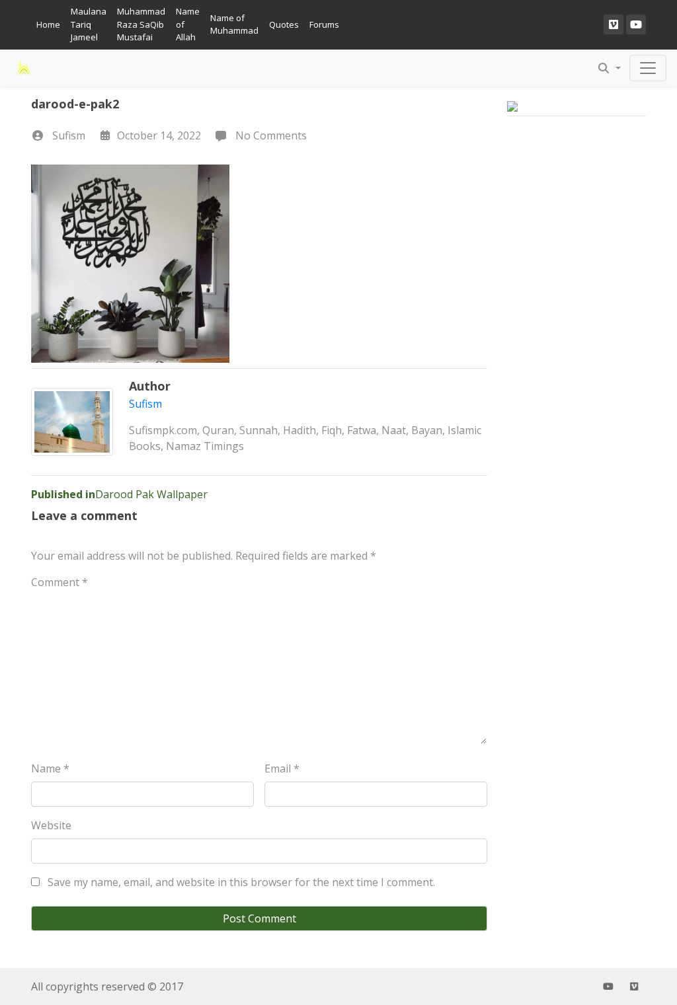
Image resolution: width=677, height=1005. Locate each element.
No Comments (270, 135)
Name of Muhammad (234, 24)
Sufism (69, 135)
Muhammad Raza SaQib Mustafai (141, 24)
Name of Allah (188, 24)
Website (51, 825)
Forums (324, 24)
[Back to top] (41, 927)
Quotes (284, 24)
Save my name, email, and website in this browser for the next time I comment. (241, 882)
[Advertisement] (576, 362)
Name (50, 768)
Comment (59, 582)
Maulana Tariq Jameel (88, 24)
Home (48, 24)
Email (281, 768)
